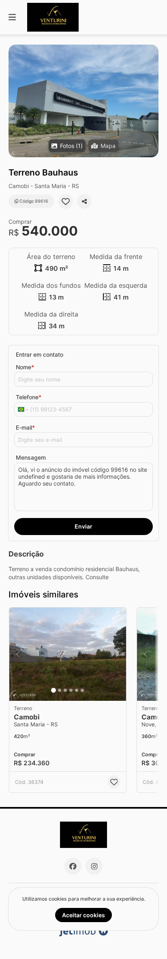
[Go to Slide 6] (82, 690)
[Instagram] (94, 866)
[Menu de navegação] (12, 17)
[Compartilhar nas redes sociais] (84, 201)
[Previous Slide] (17, 654)
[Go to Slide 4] (71, 690)
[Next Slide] (117, 654)
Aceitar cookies (83, 915)
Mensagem (31, 457)
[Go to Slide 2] (59, 690)
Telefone (28, 397)
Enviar (83, 526)
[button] (83, 101)
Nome (25, 367)
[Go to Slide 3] (65, 690)
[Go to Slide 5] (76, 690)
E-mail (25, 427)
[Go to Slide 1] (53, 690)
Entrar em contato (39, 354)
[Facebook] (72, 866)
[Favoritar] (65, 201)
